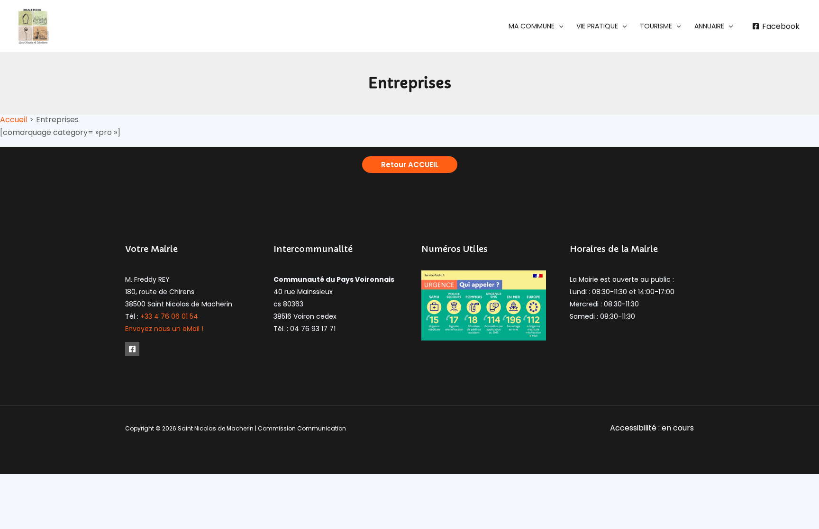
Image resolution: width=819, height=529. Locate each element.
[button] (536, 26)
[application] (559, 26)
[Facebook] (132, 349)
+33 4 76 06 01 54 (169, 316)
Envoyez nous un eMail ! (164, 328)
